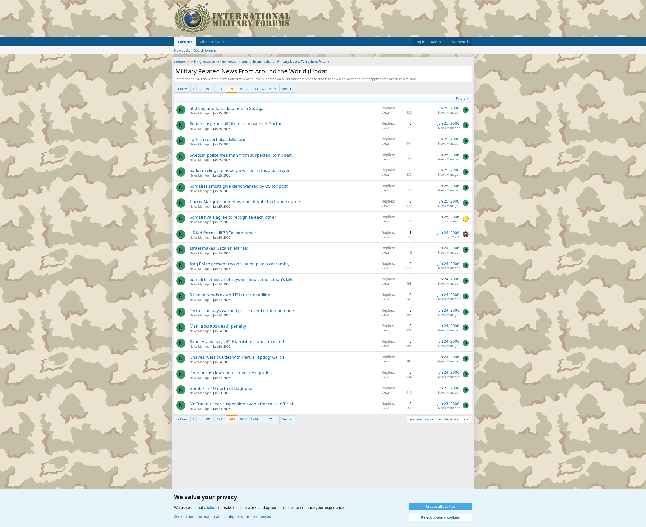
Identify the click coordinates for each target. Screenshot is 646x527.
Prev (183, 88)
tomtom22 (452, 221)
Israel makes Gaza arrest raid (219, 248)
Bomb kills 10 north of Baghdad (221, 388)
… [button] (200, 88)
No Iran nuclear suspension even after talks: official (241, 404)
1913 (243, 88)
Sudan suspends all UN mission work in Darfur (236, 124)
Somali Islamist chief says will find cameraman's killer (242, 279)
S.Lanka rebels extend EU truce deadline (230, 295)
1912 (231, 88)
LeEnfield (453, 237)
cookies (210, 507)
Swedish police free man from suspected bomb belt (241, 155)
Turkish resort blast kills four (218, 139)
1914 (254, 88)
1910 (208, 88)
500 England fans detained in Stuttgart (228, 108)
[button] (223, 41)
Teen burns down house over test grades (231, 372)
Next (285, 88)
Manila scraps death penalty (218, 326)
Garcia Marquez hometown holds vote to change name (245, 201)
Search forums (205, 50)
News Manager (200, 113)
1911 (220, 88)
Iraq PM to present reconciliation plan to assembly (240, 264)
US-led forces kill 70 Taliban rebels (223, 233)
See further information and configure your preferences (222, 516)
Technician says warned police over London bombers (242, 310)
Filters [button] (460, 98)
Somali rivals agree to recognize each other (233, 217)
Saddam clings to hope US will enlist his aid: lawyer (240, 170)
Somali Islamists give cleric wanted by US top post (239, 186)
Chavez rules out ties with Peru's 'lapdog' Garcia (237, 357)
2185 (272, 88)
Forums (185, 41)
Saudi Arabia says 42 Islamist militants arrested (237, 341)
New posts (182, 50)
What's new (210, 41)
